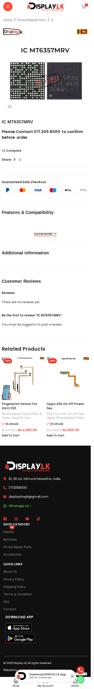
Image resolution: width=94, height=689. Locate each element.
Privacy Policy (13, 579)
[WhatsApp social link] (20, 160)
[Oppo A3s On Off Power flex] (68, 378)
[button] (10, 435)
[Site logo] (45, 6)
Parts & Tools (56, 414)
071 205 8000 (47, 131)
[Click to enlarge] (10, 107)
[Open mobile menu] (8, 6)
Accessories (12, 554)
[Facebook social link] (14, 160)
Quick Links (13, 564)
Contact (9, 609)
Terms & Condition (17, 594)
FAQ (6, 602)
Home (7, 20)
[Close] (72, 676)
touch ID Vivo (20, 418)
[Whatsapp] (80, 680)
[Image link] (27, 466)
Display (8, 531)
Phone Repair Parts (31, 20)
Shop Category (16, 524)
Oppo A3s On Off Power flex (65, 406)
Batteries (10, 539)
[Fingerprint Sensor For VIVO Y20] (23, 378)
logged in (29, 324)
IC (52, 20)
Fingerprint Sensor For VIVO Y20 (19, 406)
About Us (10, 571)
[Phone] (80, 670)
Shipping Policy (14, 587)
